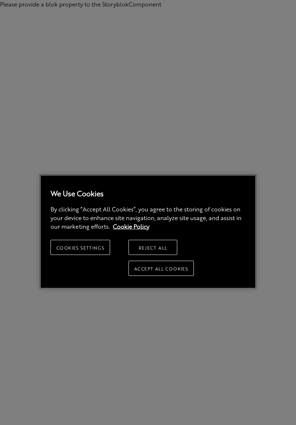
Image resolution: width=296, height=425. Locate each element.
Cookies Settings (80, 248)
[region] (148, 232)
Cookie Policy (131, 226)
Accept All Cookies (161, 269)
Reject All (153, 248)
